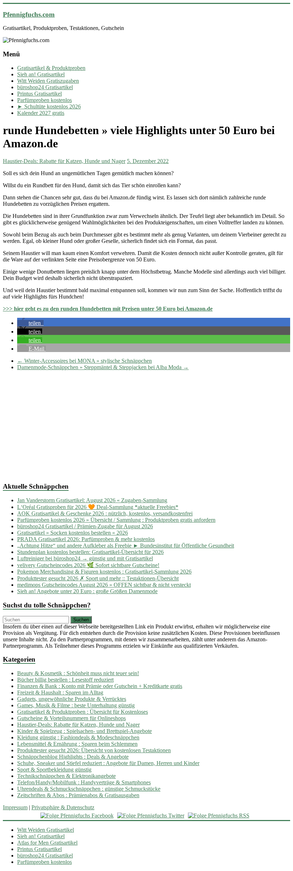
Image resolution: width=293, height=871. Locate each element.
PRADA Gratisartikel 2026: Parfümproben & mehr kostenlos (86, 539)
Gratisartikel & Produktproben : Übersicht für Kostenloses (82, 712)
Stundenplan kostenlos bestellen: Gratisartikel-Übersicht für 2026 (90, 552)
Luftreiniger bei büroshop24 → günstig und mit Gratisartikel (85, 558)
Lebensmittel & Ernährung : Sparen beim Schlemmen (77, 744)
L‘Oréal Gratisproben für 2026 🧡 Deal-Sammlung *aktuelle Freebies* (97, 507)
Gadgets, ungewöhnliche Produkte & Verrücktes (71, 699)
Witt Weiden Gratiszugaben (48, 81)
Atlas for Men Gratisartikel (47, 843)
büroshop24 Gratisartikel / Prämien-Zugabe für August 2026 (85, 526)
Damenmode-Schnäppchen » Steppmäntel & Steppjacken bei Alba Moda (103, 367)
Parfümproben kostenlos (44, 100)
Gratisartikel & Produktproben (51, 68)
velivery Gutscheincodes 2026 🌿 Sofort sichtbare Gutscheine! (88, 565)
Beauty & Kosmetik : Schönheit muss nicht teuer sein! (78, 673)
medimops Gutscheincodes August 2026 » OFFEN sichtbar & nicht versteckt (104, 585)
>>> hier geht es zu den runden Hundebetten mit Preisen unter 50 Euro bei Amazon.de (108, 309)
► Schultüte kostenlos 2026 (49, 106)
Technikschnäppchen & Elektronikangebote (66, 776)
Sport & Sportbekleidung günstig (54, 769)
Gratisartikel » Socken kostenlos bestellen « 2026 (72, 533)
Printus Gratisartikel (39, 94)
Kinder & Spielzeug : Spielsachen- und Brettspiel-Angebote (84, 731)
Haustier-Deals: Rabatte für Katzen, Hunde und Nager (64, 161)
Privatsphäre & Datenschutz (62, 807)
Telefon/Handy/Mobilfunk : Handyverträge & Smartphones (84, 782)
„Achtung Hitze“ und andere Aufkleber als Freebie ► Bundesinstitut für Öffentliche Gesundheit (125, 546)
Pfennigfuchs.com (29, 14)
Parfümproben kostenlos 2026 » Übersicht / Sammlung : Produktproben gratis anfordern (116, 520)
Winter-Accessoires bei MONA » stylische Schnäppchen (84, 361)
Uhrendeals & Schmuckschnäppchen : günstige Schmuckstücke (88, 789)
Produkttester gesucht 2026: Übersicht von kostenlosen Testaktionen (94, 750)
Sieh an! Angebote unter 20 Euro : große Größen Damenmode (87, 591)
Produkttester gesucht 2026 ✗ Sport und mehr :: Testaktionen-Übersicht (98, 578)
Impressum (15, 807)
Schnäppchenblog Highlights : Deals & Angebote (73, 757)
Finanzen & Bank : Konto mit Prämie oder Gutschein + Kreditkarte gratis (99, 686)
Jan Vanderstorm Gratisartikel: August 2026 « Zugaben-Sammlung (92, 500)
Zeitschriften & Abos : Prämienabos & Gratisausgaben (78, 795)
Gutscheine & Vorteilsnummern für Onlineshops (71, 718)
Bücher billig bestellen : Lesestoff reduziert (65, 680)
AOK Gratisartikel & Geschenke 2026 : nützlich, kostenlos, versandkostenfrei (105, 513)
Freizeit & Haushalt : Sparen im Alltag (60, 692)
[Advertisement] (146, 426)
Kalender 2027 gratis (40, 113)
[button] (30, 323)
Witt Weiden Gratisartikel (45, 830)
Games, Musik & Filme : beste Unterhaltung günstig (76, 705)
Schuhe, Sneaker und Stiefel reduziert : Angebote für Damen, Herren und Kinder (108, 763)
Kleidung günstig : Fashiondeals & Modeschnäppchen (78, 737)
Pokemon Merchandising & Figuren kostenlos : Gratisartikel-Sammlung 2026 (104, 572)
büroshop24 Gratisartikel (45, 87)
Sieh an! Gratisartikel (41, 74)
